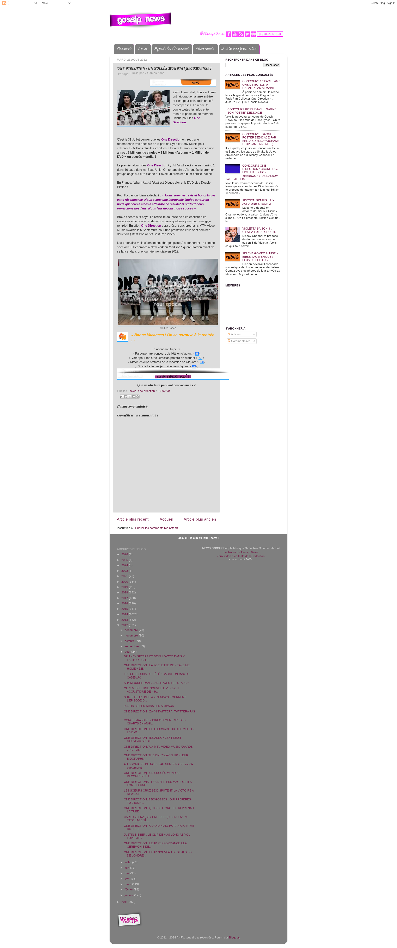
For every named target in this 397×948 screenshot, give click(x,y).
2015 (125, 608)
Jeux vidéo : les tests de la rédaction (241, 556)
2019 (125, 587)
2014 (125, 614)
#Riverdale (205, 49)
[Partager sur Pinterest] (137, 397)
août (128, 651)
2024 (125, 565)
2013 (125, 619)
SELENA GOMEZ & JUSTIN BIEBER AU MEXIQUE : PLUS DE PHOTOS (260, 257)
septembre (132, 646)
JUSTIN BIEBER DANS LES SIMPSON (149, 705)
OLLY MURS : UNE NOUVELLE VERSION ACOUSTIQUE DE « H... (151, 690)
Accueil (124, 49)
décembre (132, 630)
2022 (125, 570)
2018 (125, 592)
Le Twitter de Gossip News (241, 552)
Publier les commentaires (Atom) (156, 527)
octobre (130, 640)
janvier (129, 895)
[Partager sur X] (130, 397)
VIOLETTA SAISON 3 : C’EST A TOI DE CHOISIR (259, 230)
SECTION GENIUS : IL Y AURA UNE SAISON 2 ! (258, 202)
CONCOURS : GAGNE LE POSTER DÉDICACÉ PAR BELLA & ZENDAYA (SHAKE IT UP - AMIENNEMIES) (260, 139)
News (143, 49)
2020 (125, 581)
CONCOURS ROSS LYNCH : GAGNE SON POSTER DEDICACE (251, 111)
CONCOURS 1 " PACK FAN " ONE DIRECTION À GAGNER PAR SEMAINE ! (261, 84)
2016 (125, 603)
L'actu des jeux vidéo (239, 49)
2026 (125, 554)
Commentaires (240, 341)
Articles (235, 334)
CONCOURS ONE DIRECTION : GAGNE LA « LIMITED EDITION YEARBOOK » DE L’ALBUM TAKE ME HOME (251, 172)
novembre (132, 635)
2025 (125, 560)
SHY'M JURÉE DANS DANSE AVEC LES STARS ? (156, 683)
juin (127, 867)
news (132, 390)
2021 (125, 576)
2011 (124, 901)
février (129, 889)
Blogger (234, 937)
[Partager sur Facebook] (134, 397)
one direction (146, 390)
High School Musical (172, 49)
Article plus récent (132, 519)
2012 (125, 625)
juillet (128, 862)
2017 (125, 598)
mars (128, 884)
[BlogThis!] (126, 397)
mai (127, 873)
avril (128, 878)
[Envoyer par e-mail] (122, 397)
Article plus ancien (200, 519)
